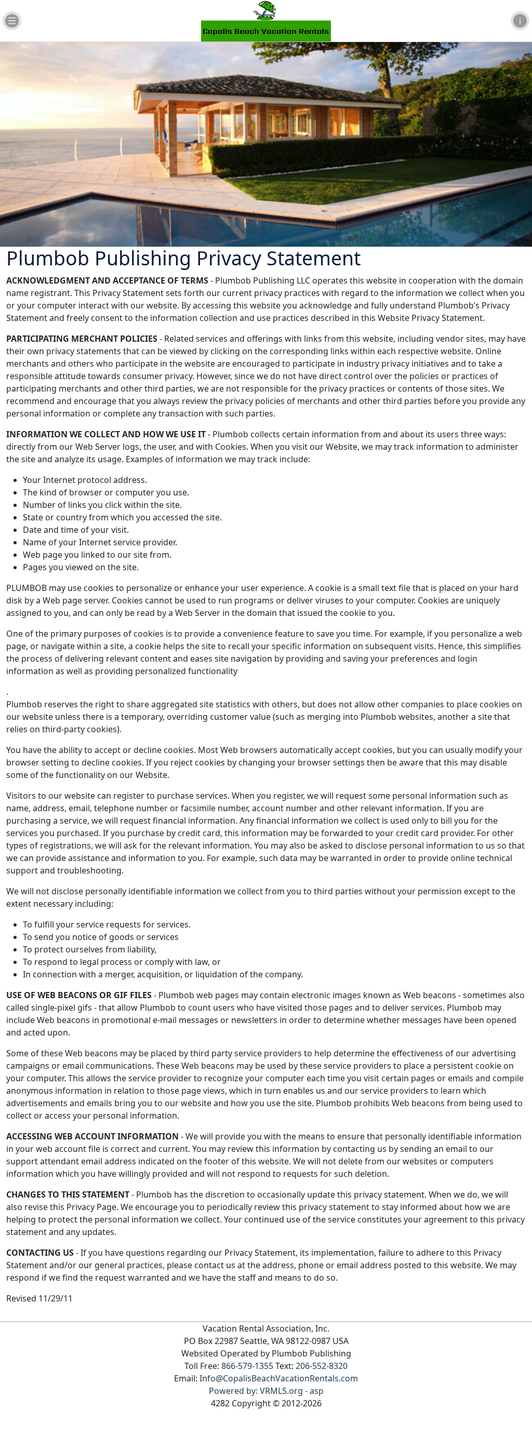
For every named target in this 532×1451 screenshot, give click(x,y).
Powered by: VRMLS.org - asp (266, 1390)
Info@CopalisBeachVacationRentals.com (279, 1378)
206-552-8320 (322, 1366)
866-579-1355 (247, 1366)
